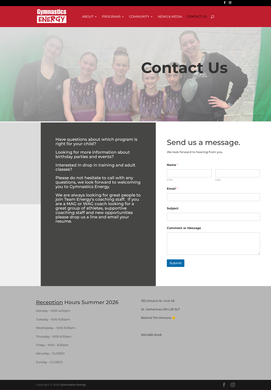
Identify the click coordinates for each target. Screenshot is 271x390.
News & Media (170, 16)
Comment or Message (184, 228)
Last (218, 179)
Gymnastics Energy (73, 384)
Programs (111, 16)
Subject (172, 208)
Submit (176, 263)
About (87, 16)
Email (172, 188)
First (170, 179)
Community (139, 16)
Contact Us (197, 16)
